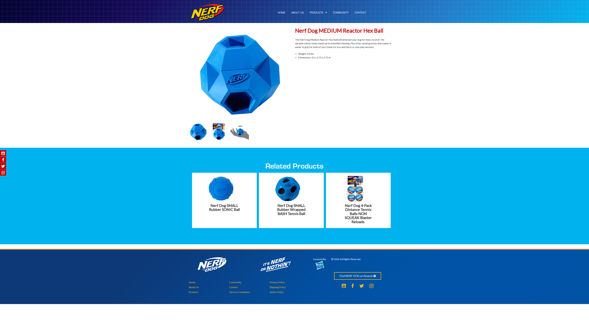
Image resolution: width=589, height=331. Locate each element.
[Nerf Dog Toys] (207, 12)
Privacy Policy (277, 282)
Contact (233, 287)
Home (192, 282)
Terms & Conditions (239, 292)
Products (193, 292)
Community (235, 282)
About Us (194, 287)
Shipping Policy (278, 287)
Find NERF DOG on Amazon (356, 276)
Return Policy (277, 292)
